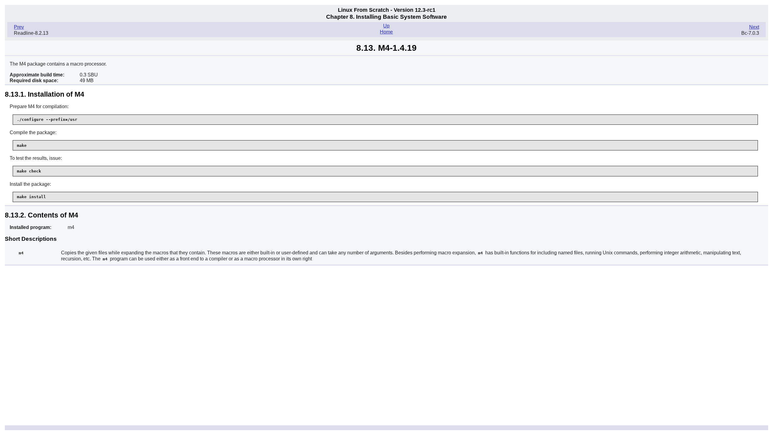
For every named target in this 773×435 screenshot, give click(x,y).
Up (386, 25)
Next (754, 27)
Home (386, 31)
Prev (19, 27)
